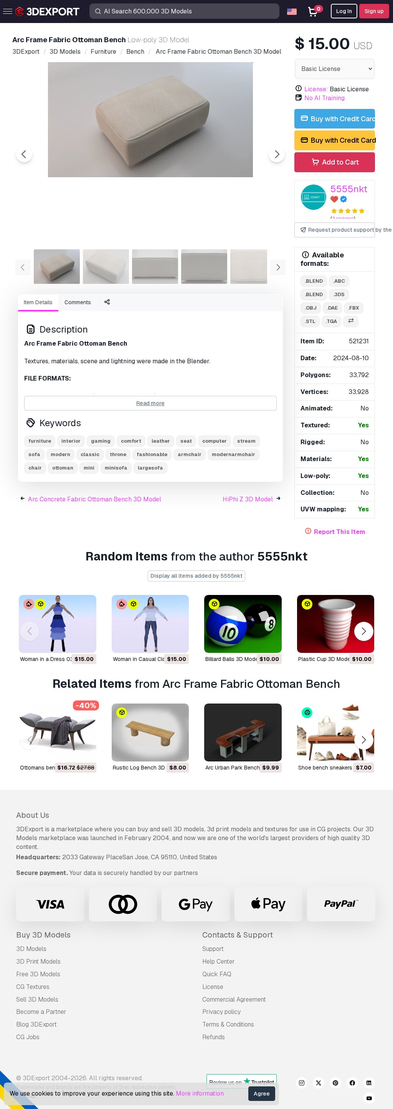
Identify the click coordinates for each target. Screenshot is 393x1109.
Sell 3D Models (37, 999)
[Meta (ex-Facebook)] (352, 1084)
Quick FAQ (216, 974)
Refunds (213, 1037)
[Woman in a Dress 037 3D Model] (57, 624)
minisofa (116, 468)
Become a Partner (41, 1012)
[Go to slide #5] (253, 266)
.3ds (339, 294)
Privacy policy (221, 1012)
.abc (339, 281)
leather (161, 441)
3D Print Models (38, 961)
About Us (32, 815)
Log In (344, 11)
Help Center (218, 961)
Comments (77, 302)
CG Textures (33, 987)
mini (89, 468)
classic (90, 454)
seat (186, 441)
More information (200, 1093)
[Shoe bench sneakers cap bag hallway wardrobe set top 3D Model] (336, 732)
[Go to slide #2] (106, 266)
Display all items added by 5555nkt (196, 575)
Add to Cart (339, 162)
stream (246, 441)
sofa (34, 454)
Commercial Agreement (234, 999)
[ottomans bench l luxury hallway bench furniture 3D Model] (57, 732)
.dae (332, 308)
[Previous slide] (24, 154)
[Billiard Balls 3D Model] (243, 624)
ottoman (62, 468)
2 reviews (343, 218)
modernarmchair (233, 454)
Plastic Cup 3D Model (325, 659)
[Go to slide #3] (155, 266)
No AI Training (324, 98)
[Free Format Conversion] (350, 321)
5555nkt (348, 189)
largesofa (150, 468)
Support (213, 949)
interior (71, 441)
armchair (189, 454)
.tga (331, 321)
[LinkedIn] (369, 1084)
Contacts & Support (237, 935)
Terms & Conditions (228, 1024)
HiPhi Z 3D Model (248, 499)
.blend (314, 281)
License (212, 987)
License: (316, 89)
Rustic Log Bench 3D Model (147, 767)
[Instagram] (301, 1084)
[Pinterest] (335, 1084)
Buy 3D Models (43, 935)
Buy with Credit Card (342, 118)
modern (60, 454)
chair (35, 468)
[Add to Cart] (69, 642)
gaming (101, 441)
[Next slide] (277, 154)
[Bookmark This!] (85, 642)
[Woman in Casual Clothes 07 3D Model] (150, 624)
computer (214, 441)
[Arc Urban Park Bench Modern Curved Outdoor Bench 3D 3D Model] (243, 732)
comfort (131, 441)
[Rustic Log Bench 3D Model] (150, 732)
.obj (311, 308)
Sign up (374, 11)
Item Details (38, 302)
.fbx (353, 308)
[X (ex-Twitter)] (318, 1084)
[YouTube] (369, 1099)
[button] (363, 631)
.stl (310, 321)
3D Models (31, 949)
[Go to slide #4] (204, 266)
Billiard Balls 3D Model (232, 659)
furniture (39, 441)
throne (118, 454)
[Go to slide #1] (57, 266)
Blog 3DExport (36, 1024)
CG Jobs (28, 1037)
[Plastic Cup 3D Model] (336, 624)
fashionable (152, 454)
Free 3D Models (38, 974)
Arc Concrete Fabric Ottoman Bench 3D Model (94, 499)
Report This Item (339, 532)
